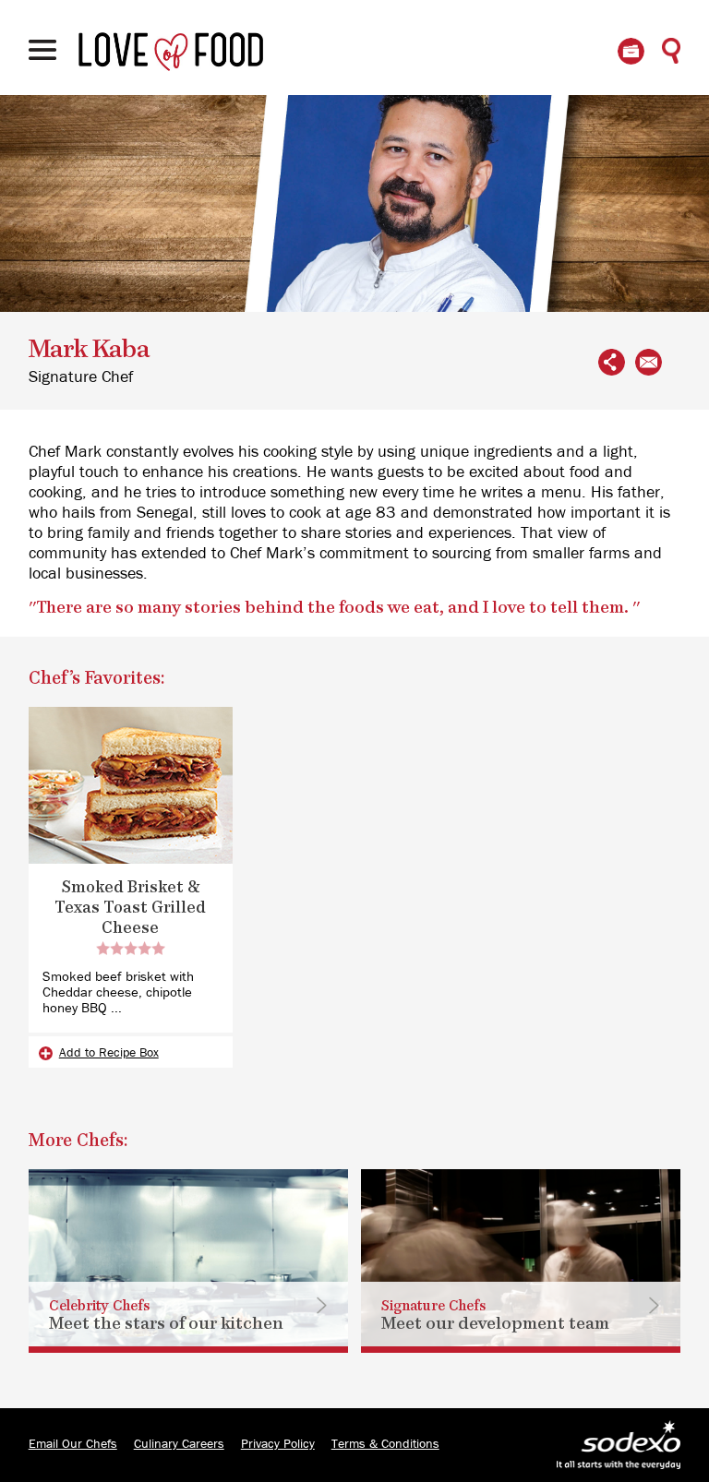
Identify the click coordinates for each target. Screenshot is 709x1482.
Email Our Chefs (73, 1444)
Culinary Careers (179, 1444)
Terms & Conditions (385, 1444)
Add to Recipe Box (109, 1052)
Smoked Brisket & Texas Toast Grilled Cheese (130, 908)
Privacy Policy (278, 1444)
